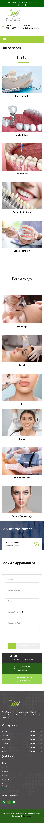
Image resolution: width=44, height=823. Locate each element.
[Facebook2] (14, 802)
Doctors (4, 775)
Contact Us (5, 779)
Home (4, 763)
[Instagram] (9, 802)
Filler (22, 404)
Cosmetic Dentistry (22, 212)
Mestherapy (22, 326)
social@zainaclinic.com (31, 28)
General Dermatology (22, 516)
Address (17, 656)
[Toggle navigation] (5, 39)
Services (5, 771)
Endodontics (22, 173)
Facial (22, 365)
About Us (5, 767)
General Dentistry (22, 250)
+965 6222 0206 (24, 667)
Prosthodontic (22, 96)
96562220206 (11, 28)
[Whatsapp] (4, 802)
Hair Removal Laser (22, 477)
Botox (22, 439)
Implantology (22, 135)
